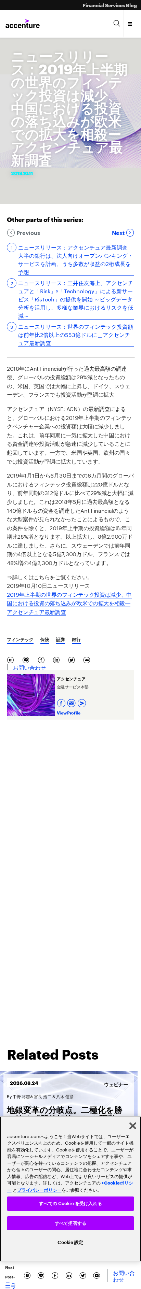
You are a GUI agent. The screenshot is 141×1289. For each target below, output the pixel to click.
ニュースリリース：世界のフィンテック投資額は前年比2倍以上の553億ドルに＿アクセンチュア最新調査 (75, 334)
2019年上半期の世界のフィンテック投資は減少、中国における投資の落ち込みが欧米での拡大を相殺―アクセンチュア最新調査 (69, 602)
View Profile (68, 713)
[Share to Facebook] (43, 659)
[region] (70, 1189)
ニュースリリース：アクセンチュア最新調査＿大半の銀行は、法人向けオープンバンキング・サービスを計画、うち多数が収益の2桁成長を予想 (75, 259)
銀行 (76, 639)
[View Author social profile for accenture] (82, 701)
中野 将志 (21, 1096)
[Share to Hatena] (12, 659)
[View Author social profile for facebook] (62, 701)
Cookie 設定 (70, 1242)
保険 (44, 639)
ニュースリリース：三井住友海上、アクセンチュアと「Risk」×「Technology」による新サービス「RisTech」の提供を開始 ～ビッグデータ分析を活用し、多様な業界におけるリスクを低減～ (75, 298)
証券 (60, 639)
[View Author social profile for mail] (72, 701)
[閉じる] (132, 1125)
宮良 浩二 (42, 1096)
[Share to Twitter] (73, 659)
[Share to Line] (27, 659)
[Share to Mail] (87, 659)
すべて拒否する (70, 1223)
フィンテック (20, 639)
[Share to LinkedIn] (58, 659)
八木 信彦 (65, 1096)
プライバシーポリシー (39, 1190)
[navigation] (130, 24)
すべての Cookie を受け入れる (70, 1203)
